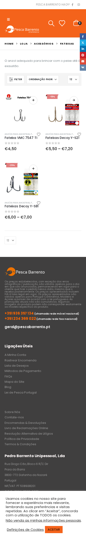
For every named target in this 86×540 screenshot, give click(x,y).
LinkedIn (83, 49)
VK (83, 68)
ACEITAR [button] (54, 529)
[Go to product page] (23, 111)
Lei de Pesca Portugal (21, 392)
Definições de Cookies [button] (25, 530)
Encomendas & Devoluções (25, 423)
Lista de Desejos (17, 365)
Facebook (83, 36)
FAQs (8, 376)
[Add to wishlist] (38, 134)
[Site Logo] (22, 29)
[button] (8, 19)
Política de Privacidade (22, 439)
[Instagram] (78, 5)
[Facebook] (72, 5)
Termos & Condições (20, 444)
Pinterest (83, 55)
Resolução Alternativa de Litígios (29, 433)
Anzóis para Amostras (17, 133)
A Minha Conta (15, 355)
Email (83, 61)
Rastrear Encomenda (20, 360)
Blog (8, 387)
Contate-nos (14, 417)
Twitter (83, 42)
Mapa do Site (14, 382)
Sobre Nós (12, 412)
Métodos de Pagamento (23, 371)
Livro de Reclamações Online (26, 428)
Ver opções (33, 100)
